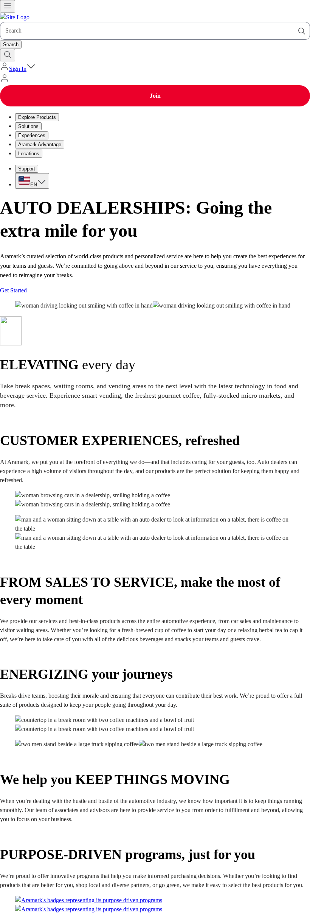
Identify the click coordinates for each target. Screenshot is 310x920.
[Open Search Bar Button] (7, 55)
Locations (28, 153)
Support (26, 169)
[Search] (301, 31)
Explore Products (37, 117)
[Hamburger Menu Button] (7, 6)
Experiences (31, 135)
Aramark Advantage (39, 144)
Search (11, 44)
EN (33, 184)
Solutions (28, 126)
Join (155, 95)
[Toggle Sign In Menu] (31, 69)
